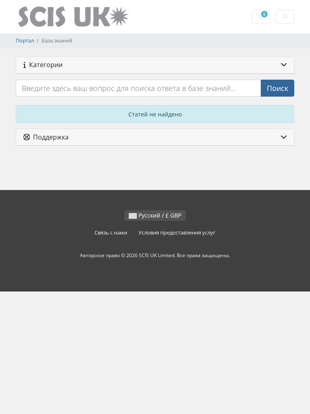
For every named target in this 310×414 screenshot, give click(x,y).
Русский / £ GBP (159, 215)
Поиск (277, 88)
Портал (25, 40)
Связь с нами (110, 232)
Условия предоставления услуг (177, 232)
